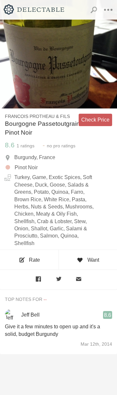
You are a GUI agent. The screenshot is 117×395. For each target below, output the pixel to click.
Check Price (95, 120)
